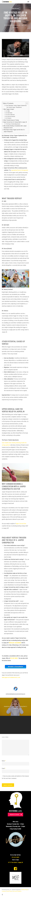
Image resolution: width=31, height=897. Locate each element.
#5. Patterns (8, 118)
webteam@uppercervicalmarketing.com (13, 25)
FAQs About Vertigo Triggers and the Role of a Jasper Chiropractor (14, 130)
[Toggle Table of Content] (26, 103)
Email (3, 768)
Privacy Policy (9, 891)
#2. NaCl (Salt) (9, 112)
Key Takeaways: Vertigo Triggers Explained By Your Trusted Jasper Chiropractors (16, 106)
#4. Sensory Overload (10, 116)
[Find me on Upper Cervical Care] (15, 839)
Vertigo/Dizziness (15, 8)
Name (4, 761)
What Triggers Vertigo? (9, 109)
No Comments (15, 27)
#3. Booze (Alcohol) (10, 114)
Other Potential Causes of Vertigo (11, 120)
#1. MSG (8, 111)
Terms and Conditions (16, 891)
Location (3, 891)
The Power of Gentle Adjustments (13, 124)
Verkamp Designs (24, 889)
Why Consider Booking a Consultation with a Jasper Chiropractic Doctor (15, 126)
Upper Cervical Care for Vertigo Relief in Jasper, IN (15, 122)
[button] (28, 1)
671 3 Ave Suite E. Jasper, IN (15, 862)
